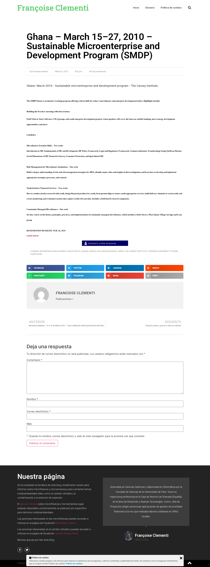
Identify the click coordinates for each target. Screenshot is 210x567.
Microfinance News (65, 523)
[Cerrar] (181, 558)
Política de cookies (74, 563)
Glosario (150, 7)
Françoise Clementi (53, 8)
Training (153, 251)
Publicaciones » (64, 299)
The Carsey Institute (136, 251)
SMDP (121, 251)
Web (29, 424)
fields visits (73, 251)
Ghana (84, 251)
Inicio (136, 7)
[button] (189, 8)
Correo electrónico (39, 411)
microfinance (109, 251)
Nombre (32, 399)
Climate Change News (66, 533)
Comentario (34, 360)
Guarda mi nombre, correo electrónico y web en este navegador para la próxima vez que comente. (87, 436)
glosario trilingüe (28, 504)
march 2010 (95, 251)
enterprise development (53, 251)
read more (33, 235)
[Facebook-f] (19, 549)
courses (34, 251)
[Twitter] (27, 549)
